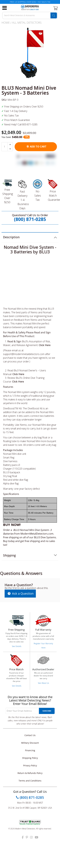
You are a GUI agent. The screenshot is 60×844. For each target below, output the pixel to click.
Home (6, 22)
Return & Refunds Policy (30, 773)
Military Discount (30, 742)
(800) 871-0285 (30, 219)
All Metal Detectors (27, 22)
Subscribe (46, 711)
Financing (30, 750)
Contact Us (30, 735)
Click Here (44, 345)
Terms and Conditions (30, 780)
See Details (16, 646)
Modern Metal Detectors (25, 828)
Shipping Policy (30, 757)
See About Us (43, 683)
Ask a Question (22, 593)
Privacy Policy (30, 765)
